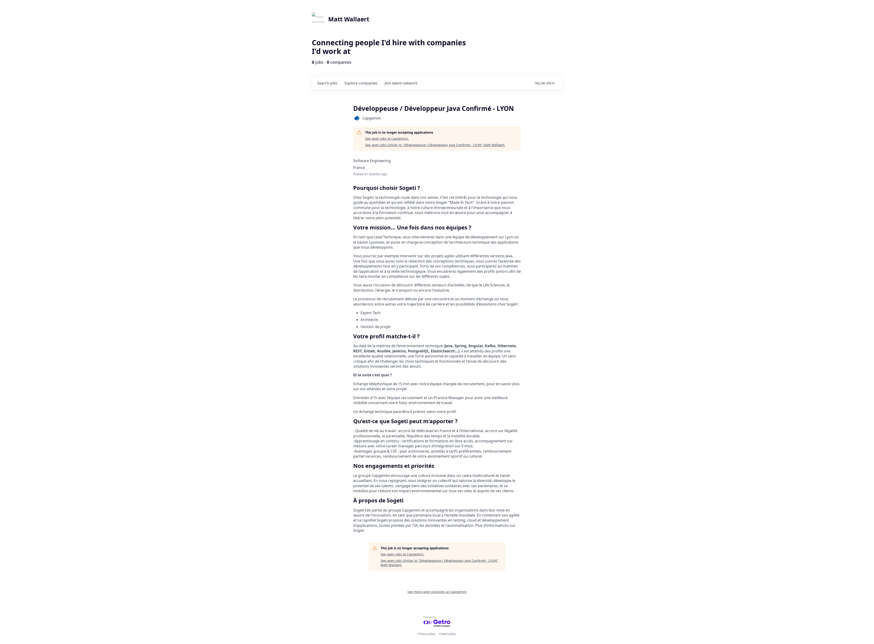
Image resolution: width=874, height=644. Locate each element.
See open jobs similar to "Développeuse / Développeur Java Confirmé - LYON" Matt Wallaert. (435, 145)
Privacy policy (426, 634)
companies (361, 83)
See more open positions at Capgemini (437, 592)
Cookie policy (447, 634)
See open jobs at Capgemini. (387, 138)
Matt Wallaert (348, 19)
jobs (327, 83)
